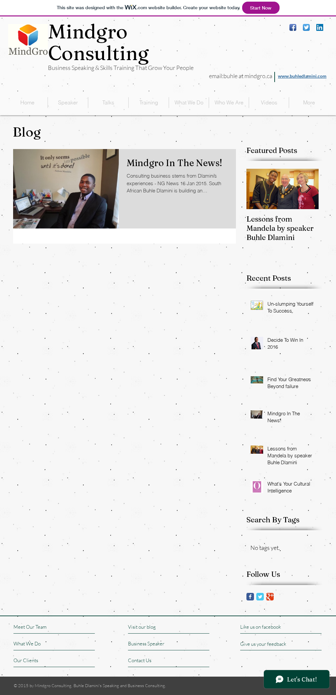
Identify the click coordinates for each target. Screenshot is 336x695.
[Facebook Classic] (250, 596)
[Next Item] (308, 189)
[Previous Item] (257, 189)
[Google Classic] (270, 596)
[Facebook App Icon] (292, 27)
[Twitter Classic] (260, 596)
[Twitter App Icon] (306, 27)
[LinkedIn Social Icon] (319, 27)
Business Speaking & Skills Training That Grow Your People (121, 67)
